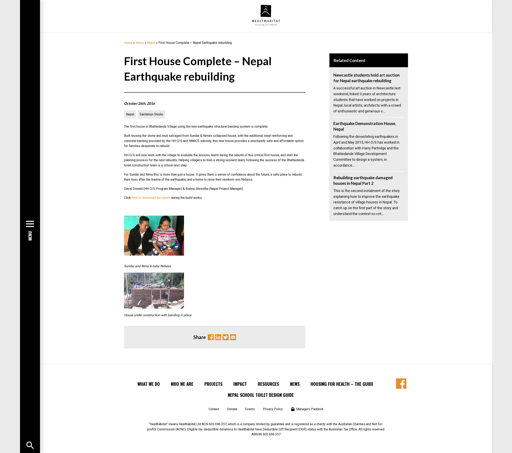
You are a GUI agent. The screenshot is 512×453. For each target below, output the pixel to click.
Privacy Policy (273, 409)
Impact (240, 384)
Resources (268, 384)
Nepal (151, 43)
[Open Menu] (30, 445)
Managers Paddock (309, 409)
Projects (213, 384)
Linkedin (218, 337)
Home (128, 43)
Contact (214, 409)
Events (250, 409)
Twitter (226, 337)
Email (233, 337)
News (140, 43)
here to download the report (151, 198)
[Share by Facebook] (401, 383)
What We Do (148, 384)
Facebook (211, 337)
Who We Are (182, 384)
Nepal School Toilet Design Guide (261, 395)
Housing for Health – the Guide (342, 384)
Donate (232, 409)
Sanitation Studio (151, 114)
